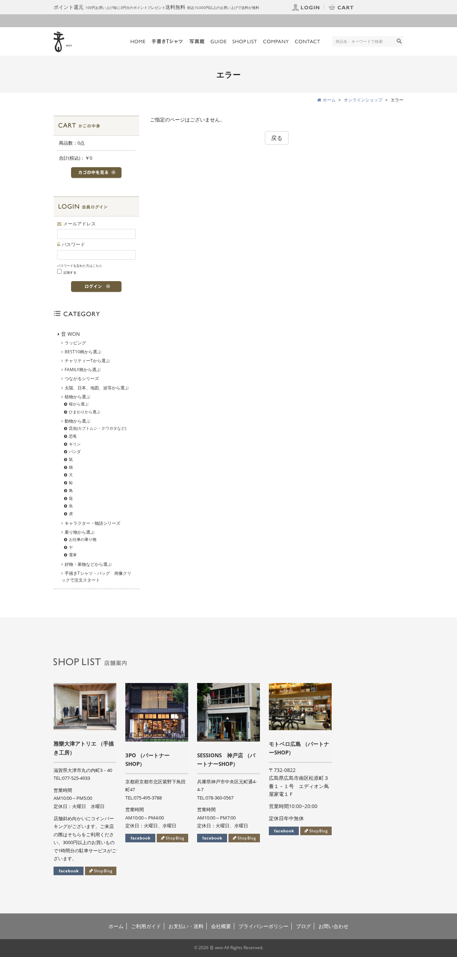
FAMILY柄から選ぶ (83, 370)
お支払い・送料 (186, 926)
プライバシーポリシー (263, 926)
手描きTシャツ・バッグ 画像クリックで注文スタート (96, 576)
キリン (75, 444)
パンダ (75, 451)
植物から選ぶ (77, 397)
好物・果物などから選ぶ (88, 564)
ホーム (116, 926)
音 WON (70, 333)
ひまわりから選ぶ (84, 411)
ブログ (303, 926)
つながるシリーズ (82, 378)
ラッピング (75, 343)
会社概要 (221, 926)
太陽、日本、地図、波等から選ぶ (97, 388)
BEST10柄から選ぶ (83, 352)
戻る (276, 138)
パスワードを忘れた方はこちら (79, 265)
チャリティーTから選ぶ (87, 361)
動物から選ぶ (77, 421)
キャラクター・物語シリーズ (92, 523)
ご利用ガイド (146, 926)
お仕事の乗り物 (82, 539)
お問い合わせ (333, 926)
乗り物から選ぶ (80, 532)
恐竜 (73, 436)
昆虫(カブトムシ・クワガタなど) (97, 428)
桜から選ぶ (79, 404)
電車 (73, 554)
